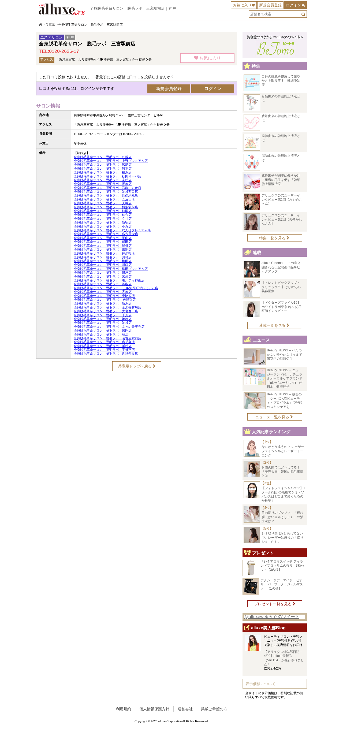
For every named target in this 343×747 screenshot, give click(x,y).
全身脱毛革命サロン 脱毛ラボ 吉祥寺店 (105, 300)
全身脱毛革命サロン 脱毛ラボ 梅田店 (103, 261)
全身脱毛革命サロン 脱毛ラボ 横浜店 (103, 172)
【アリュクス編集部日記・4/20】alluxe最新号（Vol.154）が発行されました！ (284, 658)
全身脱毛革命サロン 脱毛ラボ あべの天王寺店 (109, 327)
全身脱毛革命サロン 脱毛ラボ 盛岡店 (103, 330)
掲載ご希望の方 (214, 709)
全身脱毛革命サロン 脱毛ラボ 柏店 (101, 334)
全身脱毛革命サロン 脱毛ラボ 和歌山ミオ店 (107, 188)
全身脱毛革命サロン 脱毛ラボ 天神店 (103, 203)
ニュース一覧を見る (272, 417)
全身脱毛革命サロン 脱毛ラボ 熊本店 (103, 168)
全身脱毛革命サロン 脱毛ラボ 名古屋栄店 (106, 234)
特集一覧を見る (272, 238)
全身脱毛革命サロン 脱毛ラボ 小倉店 (103, 226)
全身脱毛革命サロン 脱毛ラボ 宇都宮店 (104, 350)
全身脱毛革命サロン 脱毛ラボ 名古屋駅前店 (107, 338)
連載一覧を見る (272, 325)
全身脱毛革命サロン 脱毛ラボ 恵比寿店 (104, 296)
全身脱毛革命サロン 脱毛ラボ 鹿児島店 (104, 342)
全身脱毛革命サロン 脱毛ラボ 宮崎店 (103, 276)
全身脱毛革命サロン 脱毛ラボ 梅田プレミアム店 (111, 269)
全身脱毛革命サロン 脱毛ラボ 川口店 (103, 265)
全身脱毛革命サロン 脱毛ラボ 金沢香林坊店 (107, 307)
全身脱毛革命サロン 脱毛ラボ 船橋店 (103, 246)
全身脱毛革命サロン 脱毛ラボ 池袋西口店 (106, 192)
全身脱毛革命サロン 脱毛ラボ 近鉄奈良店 (106, 353)
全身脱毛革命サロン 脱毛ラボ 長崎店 (103, 184)
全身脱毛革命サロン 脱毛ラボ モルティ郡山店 (109, 280)
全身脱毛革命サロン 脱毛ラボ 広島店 (103, 164)
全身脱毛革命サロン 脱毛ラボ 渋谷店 (103, 284)
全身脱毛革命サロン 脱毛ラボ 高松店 (103, 180)
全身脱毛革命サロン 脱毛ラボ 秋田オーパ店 (107, 176)
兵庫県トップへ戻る (135, 366)
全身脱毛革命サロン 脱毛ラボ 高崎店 (103, 292)
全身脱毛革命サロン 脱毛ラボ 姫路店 (103, 319)
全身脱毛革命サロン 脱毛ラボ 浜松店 (103, 346)
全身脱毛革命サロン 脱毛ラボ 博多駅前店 (106, 207)
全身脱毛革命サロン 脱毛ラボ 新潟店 (103, 303)
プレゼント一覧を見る (273, 604)
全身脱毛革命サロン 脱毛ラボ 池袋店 (103, 323)
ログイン (293, 5)
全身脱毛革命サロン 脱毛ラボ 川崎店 (103, 257)
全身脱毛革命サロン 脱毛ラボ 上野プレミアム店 (111, 161)
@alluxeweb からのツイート (271, 616)
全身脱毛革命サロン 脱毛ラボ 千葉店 (103, 315)
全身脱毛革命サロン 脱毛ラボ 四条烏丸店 (106, 195)
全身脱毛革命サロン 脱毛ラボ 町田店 (103, 242)
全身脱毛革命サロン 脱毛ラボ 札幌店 (103, 157)
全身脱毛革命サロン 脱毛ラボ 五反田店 (104, 199)
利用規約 (123, 709)
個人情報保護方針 (154, 709)
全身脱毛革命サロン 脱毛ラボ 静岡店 (103, 211)
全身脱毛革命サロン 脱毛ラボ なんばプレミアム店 (112, 230)
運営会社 (185, 709)
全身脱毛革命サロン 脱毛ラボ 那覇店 (103, 249)
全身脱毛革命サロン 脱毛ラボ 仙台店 (103, 215)
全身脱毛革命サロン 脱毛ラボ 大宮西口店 (106, 311)
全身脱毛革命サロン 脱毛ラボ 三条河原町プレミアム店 (116, 288)
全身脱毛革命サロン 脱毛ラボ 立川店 (103, 219)
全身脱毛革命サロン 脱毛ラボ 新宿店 (103, 222)
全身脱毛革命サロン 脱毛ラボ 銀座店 (103, 272)
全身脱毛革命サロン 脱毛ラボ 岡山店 (103, 238)
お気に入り (242, 5)
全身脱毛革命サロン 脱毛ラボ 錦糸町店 (104, 253)
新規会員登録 (270, 5)
